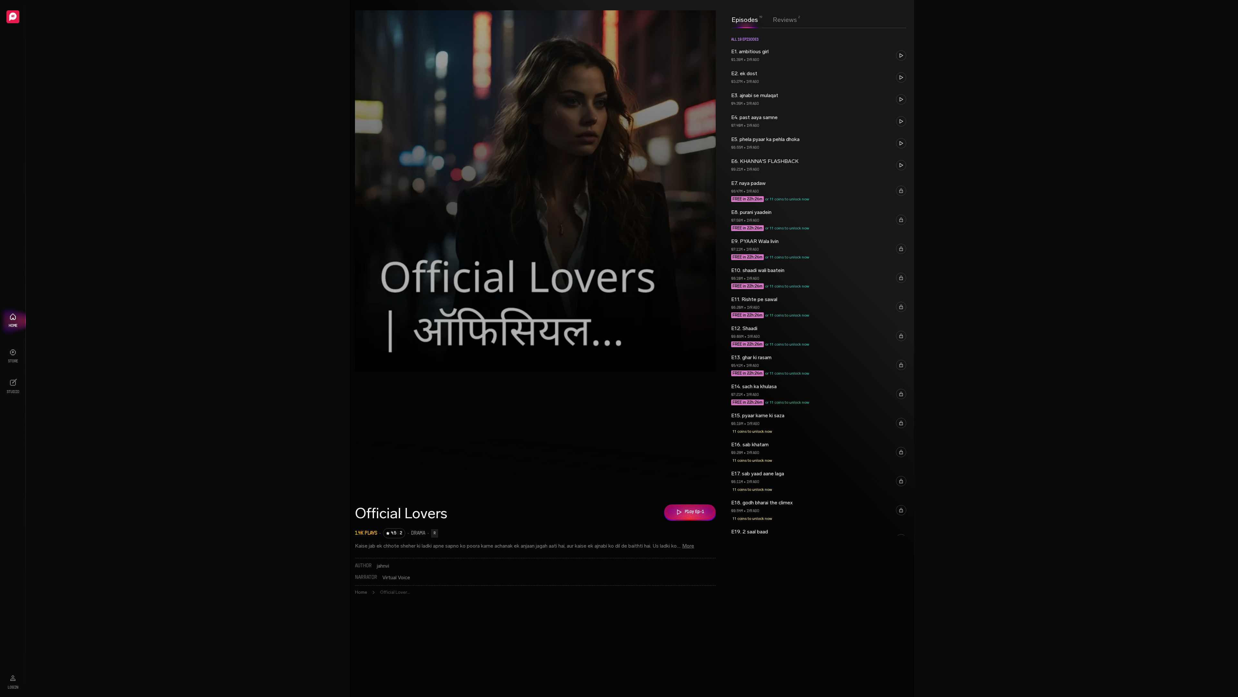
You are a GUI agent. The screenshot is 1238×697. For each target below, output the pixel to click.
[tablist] (764, 19)
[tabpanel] (819, 362)
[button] (819, 55)
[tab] (744, 19)
